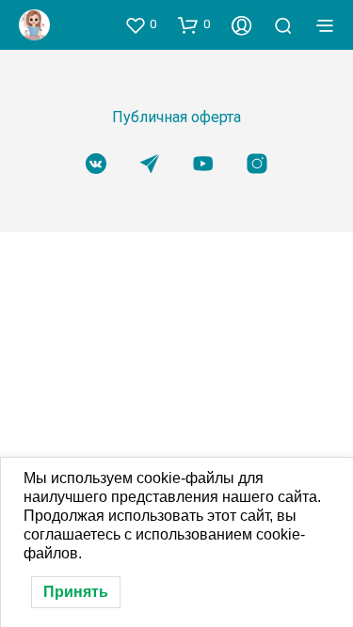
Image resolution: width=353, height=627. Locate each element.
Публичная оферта (176, 117)
